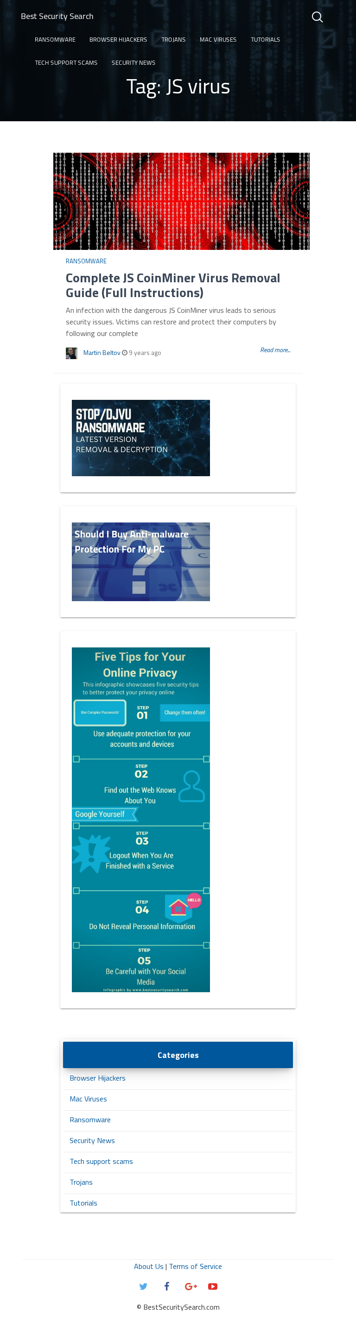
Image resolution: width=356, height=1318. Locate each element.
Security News (134, 62)
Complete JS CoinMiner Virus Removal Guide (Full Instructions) (173, 284)
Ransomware (55, 39)
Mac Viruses (218, 39)
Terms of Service (195, 1266)
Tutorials (265, 39)
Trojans (173, 39)
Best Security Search (57, 16)
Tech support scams (66, 62)
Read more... (275, 349)
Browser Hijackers (118, 39)
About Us (149, 1266)
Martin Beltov (102, 352)
